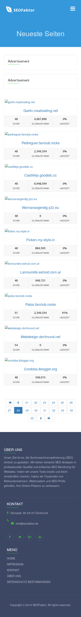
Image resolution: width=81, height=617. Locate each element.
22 (35, 402)
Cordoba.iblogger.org (40, 368)
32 (53, 410)
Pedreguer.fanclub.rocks (41, 142)
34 (71, 410)
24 (53, 402)
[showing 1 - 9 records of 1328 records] (10, 402)
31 (44, 410)
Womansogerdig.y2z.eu (40, 207)
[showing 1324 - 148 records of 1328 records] (49, 418)
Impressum (15, 564)
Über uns (14, 576)
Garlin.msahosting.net (40, 110)
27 (9, 410)
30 (36, 410)
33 (62, 410)
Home (11, 558)
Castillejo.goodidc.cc (40, 175)
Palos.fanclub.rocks (40, 304)
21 (27, 402)
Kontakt (13, 570)
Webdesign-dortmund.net (40, 336)
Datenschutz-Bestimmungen (28, 582)
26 (71, 402)
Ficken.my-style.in (40, 239)
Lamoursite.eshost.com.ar (40, 271)
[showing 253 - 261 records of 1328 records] (41, 418)
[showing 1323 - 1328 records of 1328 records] (18, 402)
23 (44, 402)
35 (32, 418)
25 (62, 402)
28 (18, 410)
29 (27, 410)
